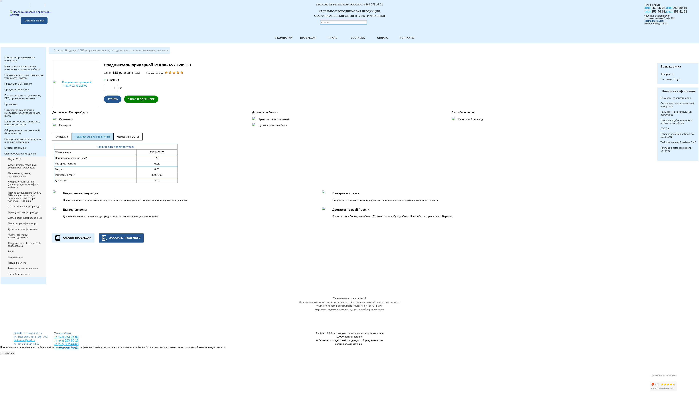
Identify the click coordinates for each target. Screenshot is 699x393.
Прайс (333, 37)
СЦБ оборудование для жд (20, 153)
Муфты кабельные (15, 147)
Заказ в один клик (141, 99)
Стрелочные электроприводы (24, 206)
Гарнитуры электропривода (23, 212)
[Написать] (52, 5)
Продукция (308, 37)
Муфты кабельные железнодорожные (18, 236)
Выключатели (15, 257)
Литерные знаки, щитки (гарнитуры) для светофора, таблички (23, 184)
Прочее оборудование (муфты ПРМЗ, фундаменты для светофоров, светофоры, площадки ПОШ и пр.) (24, 196)
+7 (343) (59, 347)
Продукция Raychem (16, 89)
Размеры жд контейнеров (675, 97)
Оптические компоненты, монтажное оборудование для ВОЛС (22, 112)
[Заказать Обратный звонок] (677, 55)
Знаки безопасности (19, 274)
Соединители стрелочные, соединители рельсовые (22, 166)
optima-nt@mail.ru (654, 21)
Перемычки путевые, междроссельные (19, 174)
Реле (10, 251)
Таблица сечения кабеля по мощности (677, 135)
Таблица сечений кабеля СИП (678, 142)
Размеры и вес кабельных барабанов (676, 113)
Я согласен (7, 353)
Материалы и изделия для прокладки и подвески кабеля (22, 68)
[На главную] (22, 5)
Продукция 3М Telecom (18, 83)
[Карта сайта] (37, 5)
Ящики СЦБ (14, 159)
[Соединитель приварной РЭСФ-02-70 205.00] (75, 84)
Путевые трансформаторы (22, 223)
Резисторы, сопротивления (23, 268)
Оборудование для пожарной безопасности (22, 132)
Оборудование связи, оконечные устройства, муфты (24, 76)
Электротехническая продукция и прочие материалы (23, 140)
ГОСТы (664, 128)
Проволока (10, 104)
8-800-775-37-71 (373, 4)
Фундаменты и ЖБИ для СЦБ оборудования (24, 244)
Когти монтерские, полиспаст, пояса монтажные (22, 123)
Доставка (358, 37)
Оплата (382, 37)
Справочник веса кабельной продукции (677, 105)
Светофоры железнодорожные (25, 218)
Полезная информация (679, 91)
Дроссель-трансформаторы (23, 229)
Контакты (407, 37)
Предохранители (17, 262)
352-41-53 (71, 348)
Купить (112, 99)
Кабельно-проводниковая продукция (19, 59)
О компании (283, 37)
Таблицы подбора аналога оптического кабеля (676, 121)
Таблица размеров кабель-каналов (676, 149)
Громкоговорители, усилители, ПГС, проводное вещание (22, 97)
